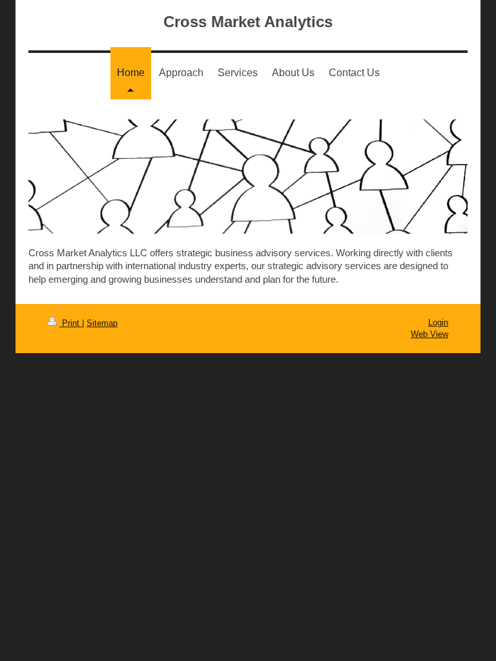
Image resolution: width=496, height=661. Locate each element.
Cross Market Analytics (248, 21)
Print (70, 323)
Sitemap (102, 323)
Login (438, 322)
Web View (429, 334)
